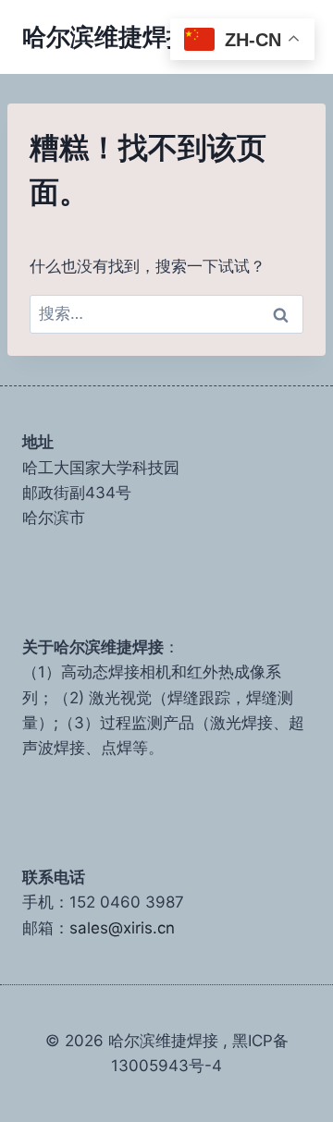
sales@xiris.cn (122, 928)
